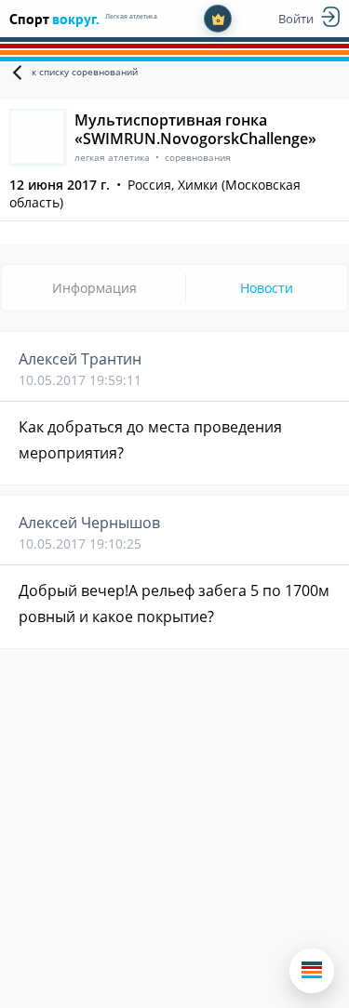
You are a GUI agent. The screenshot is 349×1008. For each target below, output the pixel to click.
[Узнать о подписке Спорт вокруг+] (218, 19)
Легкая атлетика (131, 16)
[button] (311, 970)
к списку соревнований (85, 71)
